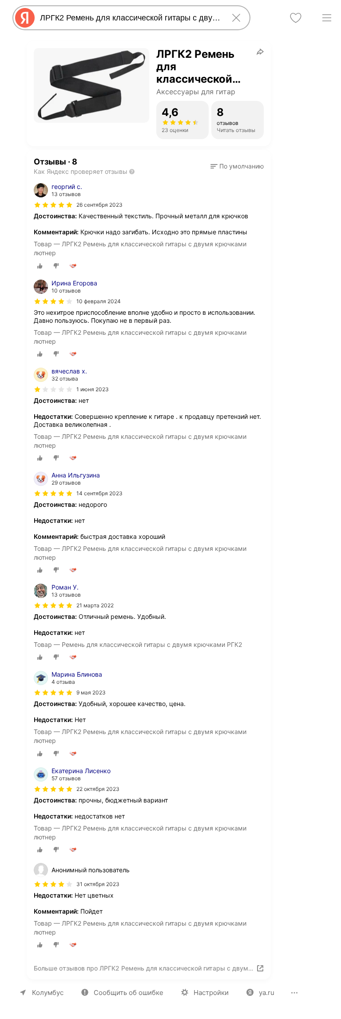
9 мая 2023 (91, 692)
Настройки (211, 992)
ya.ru (266, 992)
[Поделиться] (260, 51)
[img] (53, 205)
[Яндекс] (25, 18)
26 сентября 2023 (99, 204)
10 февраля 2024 (98, 301)
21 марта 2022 (95, 605)
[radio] (40, 265)
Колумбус (47, 992)
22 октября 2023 (97, 789)
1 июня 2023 (92, 389)
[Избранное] (295, 18)
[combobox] (130, 17)
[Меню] (327, 18)
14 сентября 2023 (99, 493)
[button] (237, 166)
